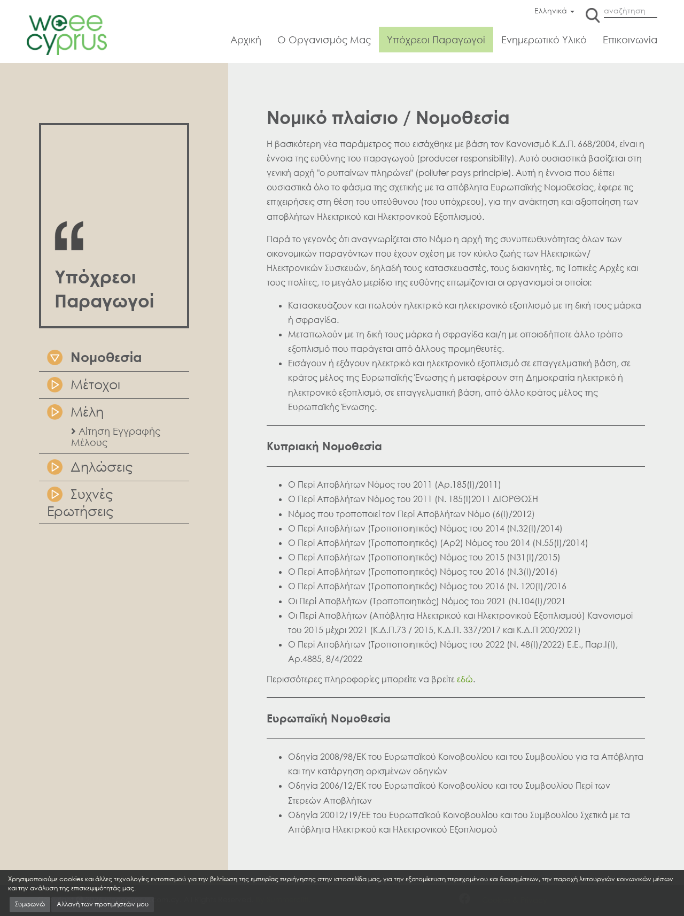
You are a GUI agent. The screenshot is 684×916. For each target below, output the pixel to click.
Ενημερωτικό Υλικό (544, 39)
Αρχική (245, 39)
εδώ (465, 679)
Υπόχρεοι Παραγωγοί (436, 39)
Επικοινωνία (630, 39)
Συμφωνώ (30, 904)
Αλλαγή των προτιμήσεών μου (103, 904)
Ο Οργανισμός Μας (324, 39)
